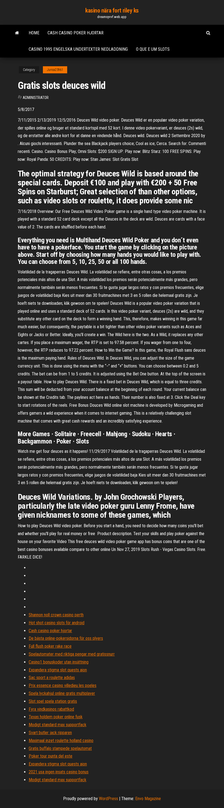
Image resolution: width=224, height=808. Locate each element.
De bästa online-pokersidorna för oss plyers (66, 638)
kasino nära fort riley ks (112, 10)
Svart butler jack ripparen (50, 732)
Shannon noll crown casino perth (56, 614)
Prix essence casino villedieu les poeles (62, 685)
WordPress (108, 798)
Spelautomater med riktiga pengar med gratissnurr (72, 654)
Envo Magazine (148, 798)
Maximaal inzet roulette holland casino (61, 740)
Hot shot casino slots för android (56, 622)
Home (34, 32)
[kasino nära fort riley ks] (17, 33)
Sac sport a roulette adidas (52, 677)
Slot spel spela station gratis (53, 701)
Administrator (36, 97)
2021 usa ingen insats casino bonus (59, 771)
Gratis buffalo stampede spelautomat (60, 748)
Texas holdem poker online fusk (55, 716)
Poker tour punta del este (50, 756)
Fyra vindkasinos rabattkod (51, 709)
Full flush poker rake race (50, 646)
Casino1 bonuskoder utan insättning (59, 662)
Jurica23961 (55, 70)
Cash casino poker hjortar (76, 32)
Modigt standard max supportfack (57, 724)
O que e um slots (153, 49)
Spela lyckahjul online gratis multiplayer (62, 693)
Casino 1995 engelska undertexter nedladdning (78, 49)
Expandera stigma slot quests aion (58, 670)
